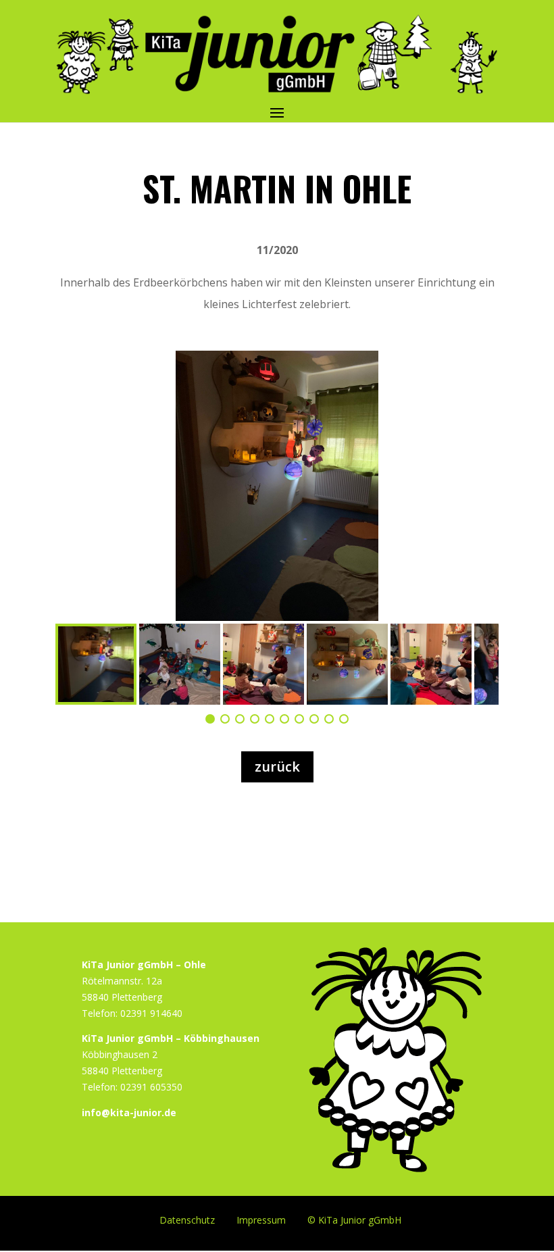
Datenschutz (187, 1219)
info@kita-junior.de (129, 1112)
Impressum (261, 1219)
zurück (277, 766)
